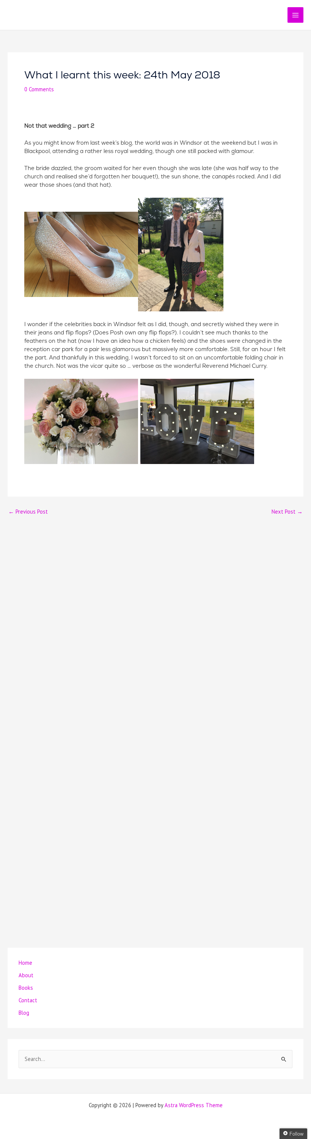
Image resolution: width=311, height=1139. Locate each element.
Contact (28, 1000)
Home (25, 962)
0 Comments (39, 89)
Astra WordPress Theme (194, 1105)
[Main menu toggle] (295, 15)
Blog (24, 1012)
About (26, 975)
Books (26, 987)
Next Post (287, 512)
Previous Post (28, 512)
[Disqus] (155, 610)
